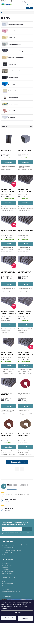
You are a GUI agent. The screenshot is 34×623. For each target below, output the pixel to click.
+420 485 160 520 (7, 552)
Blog (3, 587)
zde (9, 608)
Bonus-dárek (5, 589)
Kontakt (4, 581)
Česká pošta (5, 567)
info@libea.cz (6, 1)
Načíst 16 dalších (15, 462)
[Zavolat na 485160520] (22, 2)
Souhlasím (25, 618)
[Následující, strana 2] (17, 469)
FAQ (3, 585)
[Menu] (32, 2)
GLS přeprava (5, 569)
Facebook (15, 1)
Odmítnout (9, 618)
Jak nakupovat (5, 563)
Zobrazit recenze (12, 489)
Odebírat (27, 529)
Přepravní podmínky (7, 565)
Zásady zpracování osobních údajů (11, 591)
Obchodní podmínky (7, 573)
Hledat (29, 8)
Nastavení (17, 612)
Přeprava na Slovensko (8, 571)
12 (22, 469)
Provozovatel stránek (7, 583)
